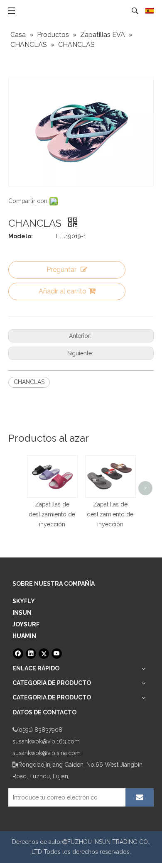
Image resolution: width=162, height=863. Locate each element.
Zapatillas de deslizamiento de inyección (52, 514)
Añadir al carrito (62, 291)
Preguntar (61, 270)
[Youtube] (57, 653)
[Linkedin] (31, 653)
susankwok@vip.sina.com (46, 753)
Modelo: (20, 236)
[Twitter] (44, 653)
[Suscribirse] (139, 797)
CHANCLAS (29, 382)
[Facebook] (18, 653)
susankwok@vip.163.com (46, 741)
